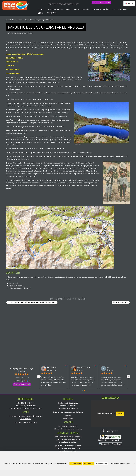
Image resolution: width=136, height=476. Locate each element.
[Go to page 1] (84, 390)
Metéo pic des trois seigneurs (19, 288)
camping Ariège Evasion (45, 277)
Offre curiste (72, 9)
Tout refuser (88, 463)
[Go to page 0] (82, 390)
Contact (51, 13)
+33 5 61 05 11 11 (102, 2)
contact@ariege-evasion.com (26, 406)
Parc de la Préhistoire (96, 42)
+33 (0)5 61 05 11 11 (27, 403)
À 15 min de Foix (25, 419)
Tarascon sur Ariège (45, 42)
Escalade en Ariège (120, 302)
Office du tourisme (15, 286)
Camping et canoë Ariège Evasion (21, 369)
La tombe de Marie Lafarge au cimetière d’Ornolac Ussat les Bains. (32, 302)
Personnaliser (101, 463)
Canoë (85, 9)
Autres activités (100, 9)
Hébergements (55, 9)
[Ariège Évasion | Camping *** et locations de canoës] (15, 5)
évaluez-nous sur (21, 384)
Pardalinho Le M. (54, 367)
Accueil (41, 9)
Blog (40, 13)
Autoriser (120, 413)
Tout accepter (76, 463)
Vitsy (109, 367)
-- (78, 367)
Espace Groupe (119, 9)
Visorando (12, 283)
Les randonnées (17, 20)
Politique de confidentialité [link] (120, 463)
